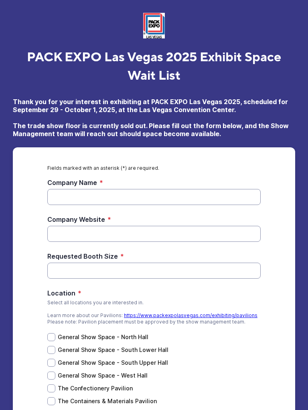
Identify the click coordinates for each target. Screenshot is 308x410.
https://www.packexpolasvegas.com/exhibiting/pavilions (190, 315)
